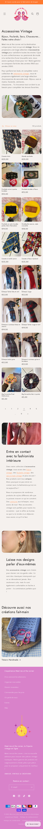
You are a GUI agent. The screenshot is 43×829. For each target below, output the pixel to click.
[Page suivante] (27, 413)
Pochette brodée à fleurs (30, 189)
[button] (4, 13)
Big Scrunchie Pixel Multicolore (8, 395)
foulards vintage (23, 473)
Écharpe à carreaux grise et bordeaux (31, 360)
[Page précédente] (5, 408)
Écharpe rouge (26, 292)
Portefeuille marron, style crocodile (30, 225)
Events (7, 703)
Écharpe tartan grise (8, 359)
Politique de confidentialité (12, 820)
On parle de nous (11, 698)
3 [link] (24, 409)
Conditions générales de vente (31, 820)
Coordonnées (22, 824)
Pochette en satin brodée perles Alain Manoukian (10, 225)
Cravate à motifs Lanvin (9, 259)
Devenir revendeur (12, 687)
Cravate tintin (6, 156)
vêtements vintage (21, 74)
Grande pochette (27, 156)
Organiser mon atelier (13, 682)
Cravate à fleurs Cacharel (30, 259)
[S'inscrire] (31, 787)
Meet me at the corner (17, 814)
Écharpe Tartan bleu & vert (10, 292)
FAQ (6, 708)
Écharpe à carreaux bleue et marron (11, 325)
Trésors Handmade (10, 660)
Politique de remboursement (29, 817)
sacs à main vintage (14, 476)
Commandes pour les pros (14, 692)
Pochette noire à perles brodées (9, 190)
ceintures (13, 502)
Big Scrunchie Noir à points (31, 394)
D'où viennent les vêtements (15, 677)
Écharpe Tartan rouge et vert (31, 325)
